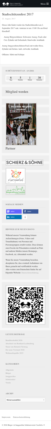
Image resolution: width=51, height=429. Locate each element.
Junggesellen (11, 376)
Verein (8, 382)
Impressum (6, 417)
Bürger (8, 373)
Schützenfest (10, 379)
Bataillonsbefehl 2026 (14, 340)
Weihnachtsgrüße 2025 (14, 353)
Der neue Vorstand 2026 (15, 350)
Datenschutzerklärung (30, 272)
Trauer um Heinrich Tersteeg (17, 346)
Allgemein (10, 370)
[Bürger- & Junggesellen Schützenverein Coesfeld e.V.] (13, 3)
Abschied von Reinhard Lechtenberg (20, 343)
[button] (14, 211)
